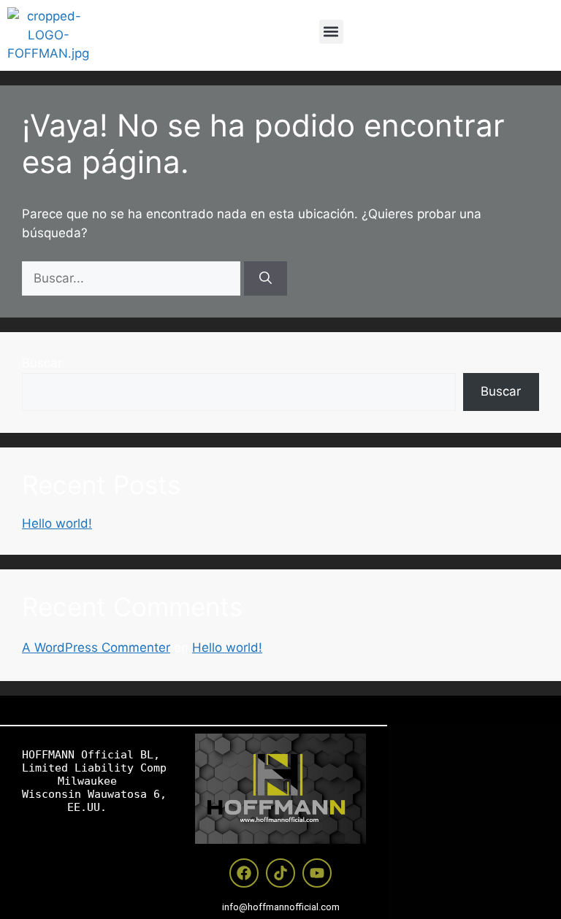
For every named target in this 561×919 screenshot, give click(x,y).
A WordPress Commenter (96, 647)
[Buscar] (265, 278)
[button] (331, 32)
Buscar (42, 362)
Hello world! (57, 523)
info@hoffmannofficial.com (281, 906)
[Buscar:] (133, 278)
